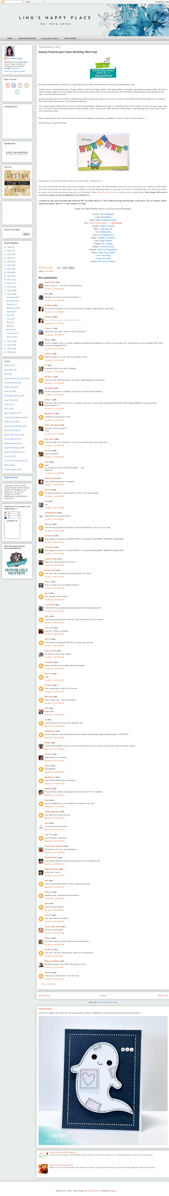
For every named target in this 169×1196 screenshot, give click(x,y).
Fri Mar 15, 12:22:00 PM (53, 968)
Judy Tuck (48, 835)
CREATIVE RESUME (27, 38)
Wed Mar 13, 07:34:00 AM (54, 749)
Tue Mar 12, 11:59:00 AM (54, 409)
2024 (9, 254)
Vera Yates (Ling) (14, 58)
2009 (9, 352)
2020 (9, 269)
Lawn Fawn (49, 271)
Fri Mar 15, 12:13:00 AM (53, 956)
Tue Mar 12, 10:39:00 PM (54, 692)
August (9, 312)
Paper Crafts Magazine (14, 417)
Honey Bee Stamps (12, 396)
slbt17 (46, 462)
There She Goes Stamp (14, 461)
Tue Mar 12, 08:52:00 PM (54, 646)
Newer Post (44, 995)
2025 (9, 251)
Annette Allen (49, 282)
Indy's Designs (50, 651)
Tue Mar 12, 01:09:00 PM (54, 457)
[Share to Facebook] (70, 267)
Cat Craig (48, 451)
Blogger (113, 1191)
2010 (9, 348)
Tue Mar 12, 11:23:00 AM (54, 360)
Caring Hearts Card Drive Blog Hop (62, 1152)
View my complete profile (14, 71)
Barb (46, 294)
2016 (9, 283)
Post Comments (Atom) (108, 1002)
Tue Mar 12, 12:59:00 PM (54, 446)
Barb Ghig (48, 697)
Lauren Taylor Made (52, 927)
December (11, 297)
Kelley (47, 616)
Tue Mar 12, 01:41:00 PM (54, 485)
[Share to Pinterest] (73, 267)
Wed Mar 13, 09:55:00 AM (54, 784)
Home (104, 995)
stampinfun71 (50, 731)
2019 (9, 272)
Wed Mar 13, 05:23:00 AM (54, 738)
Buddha (47, 743)
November (11, 301)
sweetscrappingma (52, 812)
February (10, 333)
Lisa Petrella (49, 605)
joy (45, 720)
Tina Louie (48, 628)
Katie (46, 881)
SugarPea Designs (12, 448)
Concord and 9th (11, 383)
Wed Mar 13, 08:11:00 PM (54, 876)
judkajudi (48, 789)
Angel (46, 800)
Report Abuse (11, 477)
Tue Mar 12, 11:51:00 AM (54, 395)
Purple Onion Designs (13, 426)
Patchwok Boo (45, 1009)
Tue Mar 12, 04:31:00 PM (54, 577)
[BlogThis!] (65, 267)
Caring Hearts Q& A (50, 38)
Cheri (46, 903)
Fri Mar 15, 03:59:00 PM (53, 979)
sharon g (48, 490)
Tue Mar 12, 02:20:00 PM (54, 496)
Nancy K (47, 340)
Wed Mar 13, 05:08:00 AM (54, 726)
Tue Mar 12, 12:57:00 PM (54, 434)
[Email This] (63, 267)
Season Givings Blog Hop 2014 (61, 1165)
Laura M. (48, 915)
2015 (9, 287)
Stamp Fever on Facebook (108, 192)
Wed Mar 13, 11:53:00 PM (54, 887)
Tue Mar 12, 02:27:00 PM (54, 508)
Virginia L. (48, 328)
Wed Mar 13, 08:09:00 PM (54, 864)
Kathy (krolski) (50, 478)
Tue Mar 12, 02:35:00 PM (54, 519)
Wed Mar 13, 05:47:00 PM (54, 830)
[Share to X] (68, 267)
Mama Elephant (10, 413)
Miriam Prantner (51, 858)
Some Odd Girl (10, 439)
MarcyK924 (48, 388)
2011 (9, 345)
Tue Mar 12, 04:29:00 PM (54, 565)
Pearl (46, 708)
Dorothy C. (48, 377)
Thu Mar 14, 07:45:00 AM (54, 922)
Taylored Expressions (13, 452)
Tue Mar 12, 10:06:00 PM (54, 669)
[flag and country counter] (12, 538)
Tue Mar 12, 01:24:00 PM (54, 473)
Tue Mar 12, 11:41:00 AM (54, 383)
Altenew (7, 365)
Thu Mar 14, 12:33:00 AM (54, 899)
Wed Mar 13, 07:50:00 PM (54, 853)
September (11, 308)
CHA (6, 374)
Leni (46, 501)
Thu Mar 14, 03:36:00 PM (54, 933)
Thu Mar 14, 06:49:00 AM (54, 910)
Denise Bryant (50, 570)
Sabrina (47, 766)
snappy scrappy (50, 559)
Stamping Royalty (11, 443)
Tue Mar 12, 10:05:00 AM (54, 289)
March (9, 329)
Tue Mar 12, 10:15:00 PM (54, 680)
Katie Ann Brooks (51, 869)
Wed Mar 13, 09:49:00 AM (54, 772)
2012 (9, 341)
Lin (45, 365)
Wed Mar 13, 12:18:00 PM (54, 807)
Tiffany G (48, 892)
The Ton (7, 456)
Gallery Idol (9, 387)
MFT (6, 409)
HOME (10, 38)
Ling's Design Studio (98, 223)
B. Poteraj (48, 685)
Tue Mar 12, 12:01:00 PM (54, 420)
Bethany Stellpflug (52, 961)
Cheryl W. (48, 754)
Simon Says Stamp (12, 435)
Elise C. (47, 582)
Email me (16, 68)
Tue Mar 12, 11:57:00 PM (54, 703)
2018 (9, 276)
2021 (9, 265)
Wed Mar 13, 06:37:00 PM (54, 841)
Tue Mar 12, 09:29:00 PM (54, 657)
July (8, 315)
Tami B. (47, 639)
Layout (7, 404)
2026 (9, 247)
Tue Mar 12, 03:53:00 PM (54, 542)
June (8, 319)
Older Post (163, 995)
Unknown (48, 354)
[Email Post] (58, 268)
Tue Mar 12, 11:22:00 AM (54, 349)
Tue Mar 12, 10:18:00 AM (54, 300)
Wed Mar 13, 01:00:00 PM (54, 818)
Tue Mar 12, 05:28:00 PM (54, 600)
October (10, 304)
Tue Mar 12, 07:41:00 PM (54, 611)
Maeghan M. (49, 414)
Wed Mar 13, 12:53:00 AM (54, 715)
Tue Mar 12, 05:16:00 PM (54, 588)
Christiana (48, 305)
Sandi (46, 823)
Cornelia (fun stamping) (54, 846)
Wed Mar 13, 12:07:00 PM (54, 795)
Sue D (46, 593)
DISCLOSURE (70, 38)
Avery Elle (8, 370)
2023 (9, 258)
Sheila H (47, 938)
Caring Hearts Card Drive (14, 378)
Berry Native (49, 439)
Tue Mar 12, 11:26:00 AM (54, 372)
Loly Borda (48, 662)
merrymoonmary (93, 1191)
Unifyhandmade (50, 513)
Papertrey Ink (9, 422)
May (8, 322)
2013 (9, 294)
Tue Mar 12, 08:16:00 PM (54, 623)
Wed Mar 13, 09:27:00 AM (54, 761)
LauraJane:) (49, 536)
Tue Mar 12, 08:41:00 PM (54, 634)
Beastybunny (49, 777)
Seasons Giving (10, 430)
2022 (9, 261)
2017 (9, 280)
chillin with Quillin (52, 425)
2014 (9, 290)
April (8, 326)
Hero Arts (8, 391)
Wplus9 (7, 465)
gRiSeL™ (48, 400)
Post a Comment (48, 984)
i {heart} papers (10, 469)
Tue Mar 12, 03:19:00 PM (54, 531)
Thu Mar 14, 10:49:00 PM (54, 945)
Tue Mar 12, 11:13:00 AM (54, 312)
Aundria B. (48, 950)
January (10, 337)
